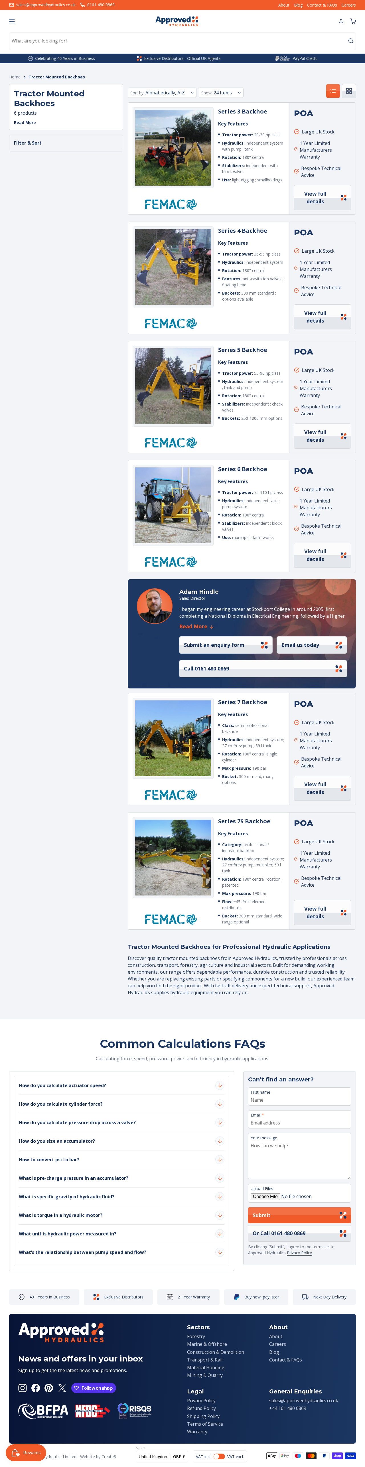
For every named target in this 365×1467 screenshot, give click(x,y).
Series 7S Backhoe (244, 821)
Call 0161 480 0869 (206, 668)
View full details (315, 197)
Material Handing (205, 1367)
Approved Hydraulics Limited (50, 1456)
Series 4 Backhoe (242, 230)
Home (15, 77)
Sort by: (137, 93)
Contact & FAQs (322, 5)
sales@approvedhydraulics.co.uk (303, 1400)
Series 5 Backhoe (242, 350)
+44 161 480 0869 (287, 1408)
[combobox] (182, 41)
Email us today (300, 644)
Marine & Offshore (207, 1344)
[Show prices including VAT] (220, 1456)
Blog (298, 5)
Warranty (197, 1431)
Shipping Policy (203, 1416)
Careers (349, 5)
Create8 (109, 1456)
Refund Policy (201, 1408)
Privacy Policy (299, 1252)
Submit (262, 1215)
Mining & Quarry (205, 1375)
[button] (353, 21)
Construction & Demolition (215, 1352)
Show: (206, 93)
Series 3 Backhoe (242, 111)
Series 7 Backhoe (242, 702)
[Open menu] (12, 21)
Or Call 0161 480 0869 (279, 1233)
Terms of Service (205, 1424)
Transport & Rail (204, 1360)
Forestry (196, 1336)
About (283, 5)
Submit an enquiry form (214, 644)
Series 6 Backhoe (242, 469)
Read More (25, 122)
